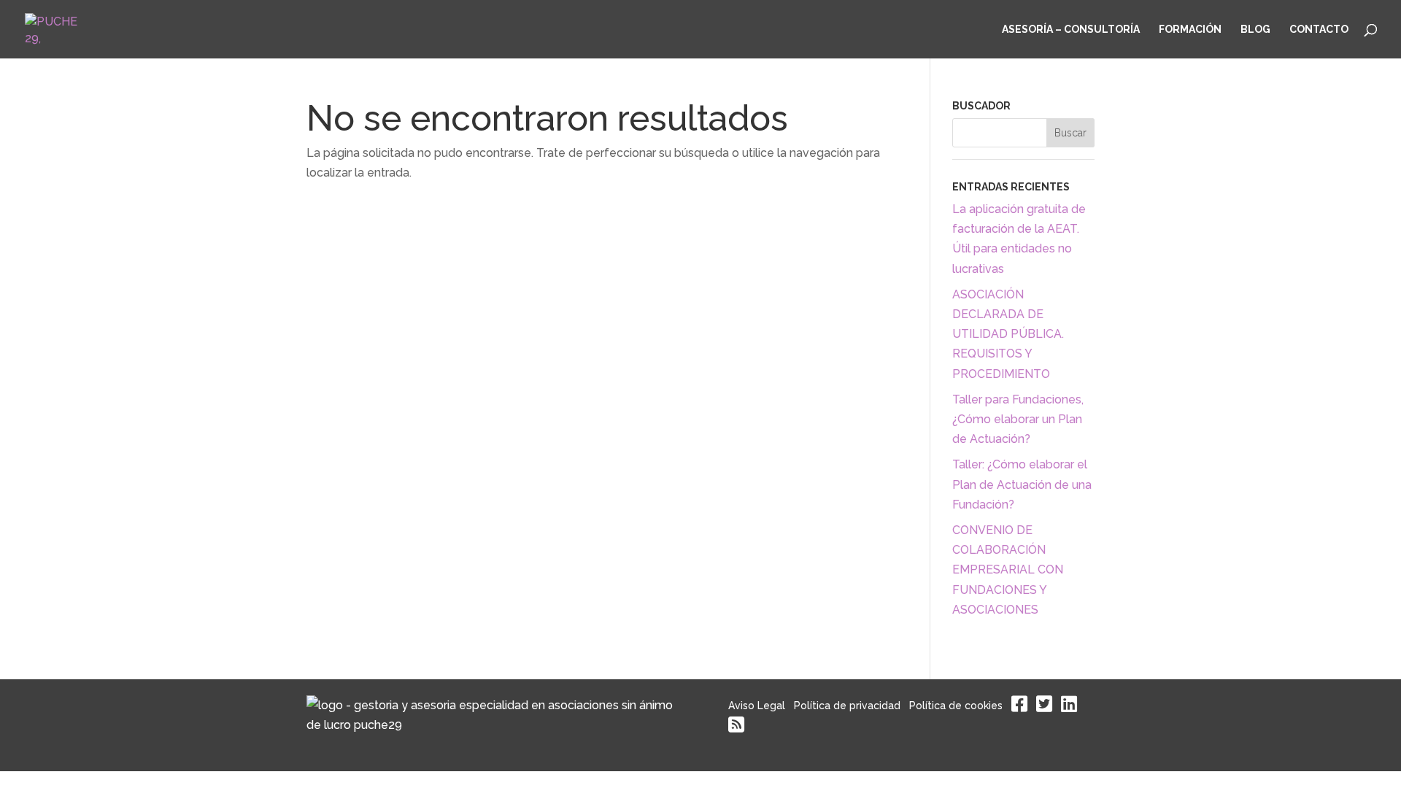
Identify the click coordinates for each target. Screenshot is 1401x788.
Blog (1255, 29)
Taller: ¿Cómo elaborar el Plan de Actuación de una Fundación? (1022, 484)
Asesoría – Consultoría (1071, 29)
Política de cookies (956, 705)
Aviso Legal (756, 705)
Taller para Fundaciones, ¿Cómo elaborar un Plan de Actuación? (1018, 419)
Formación (1190, 29)
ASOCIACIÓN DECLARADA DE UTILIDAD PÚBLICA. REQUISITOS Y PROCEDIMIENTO (1008, 334)
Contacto (1318, 29)
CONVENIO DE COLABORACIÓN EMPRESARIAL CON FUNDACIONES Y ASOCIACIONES (1007, 570)
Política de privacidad (847, 705)
